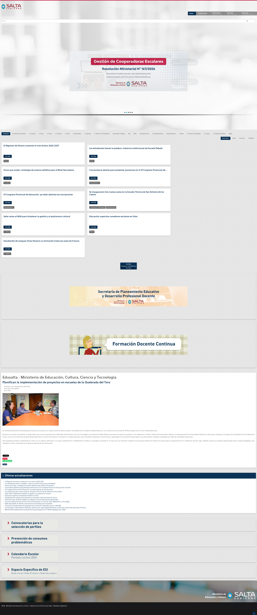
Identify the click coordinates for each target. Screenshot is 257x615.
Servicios (232, 13)
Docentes (248, 13)
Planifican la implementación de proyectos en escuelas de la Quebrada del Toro (56, 382)
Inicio (191, 13)
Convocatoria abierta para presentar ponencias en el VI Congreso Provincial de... (128, 170)
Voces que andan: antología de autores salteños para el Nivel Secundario (39, 170)
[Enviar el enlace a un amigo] (253, 386)
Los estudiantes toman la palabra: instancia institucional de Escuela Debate (126, 148)
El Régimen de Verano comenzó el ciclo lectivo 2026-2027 (31, 145)
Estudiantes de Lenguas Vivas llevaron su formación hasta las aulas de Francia (41, 241)
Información (217, 13)
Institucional (203, 13)
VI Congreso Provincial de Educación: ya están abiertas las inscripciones (38, 194)
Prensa (5, 464)
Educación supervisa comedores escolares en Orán (113, 216)
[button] (4, 71)
